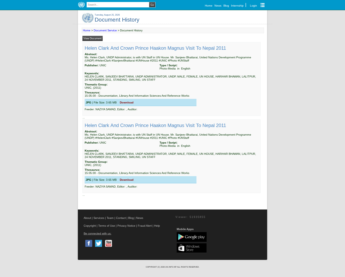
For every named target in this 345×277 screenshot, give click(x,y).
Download (127, 102)
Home (208, 5)
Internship (237, 5)
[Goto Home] (81, 8)
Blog (226, 5)
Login (253, 5)
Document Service (105, 30)
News (217, 5)
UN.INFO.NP (171, 267)
